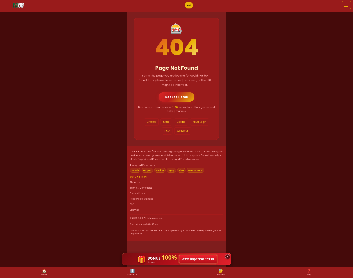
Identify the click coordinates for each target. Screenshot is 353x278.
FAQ (167, 131)
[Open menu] (346, 5)
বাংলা (189, 5)
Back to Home (176, 97)
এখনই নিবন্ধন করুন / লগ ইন (198, 259)
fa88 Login (199, 122)
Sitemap (134, 209)
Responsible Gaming (142, 198)
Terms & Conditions (141, 187)
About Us (182, 131)
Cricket (151, 122)
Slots (166, 122)
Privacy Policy (137, 193)
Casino (181, 122)
